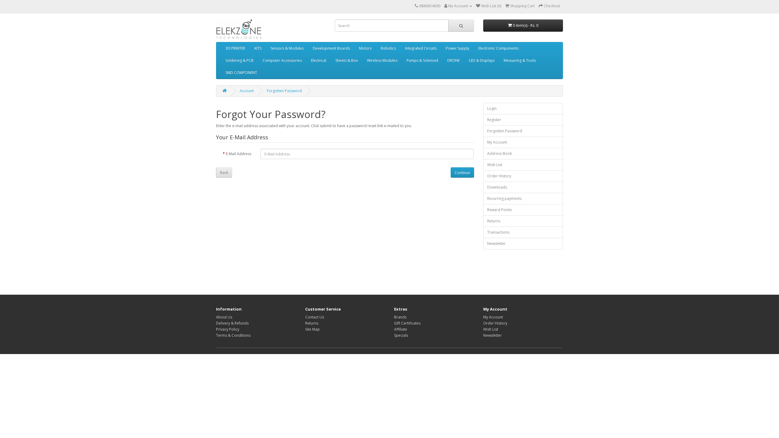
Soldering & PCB (239, 60)
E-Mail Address (238, 153)
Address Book (499, 153)
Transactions (498, 232)
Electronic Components (498, 48)
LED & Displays (481, 60)
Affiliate (400, 329)
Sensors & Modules (287, 48)
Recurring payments (504, 198)
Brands (400, 317)
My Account (497, 142)
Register (494, 119)
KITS (257, 48)
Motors (365, 48)
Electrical (318, 60)
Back (224, 172)
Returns (493, 221)
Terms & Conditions (233, 335)
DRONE (453, 60)
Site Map (312, 329)
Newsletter (496, 243)
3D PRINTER (235, 48)
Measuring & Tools (520, 60)
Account (247, 90)
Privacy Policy (227, 329)
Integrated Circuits (421, 48)
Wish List (494, 164)
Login (492, 108)
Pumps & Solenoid (422, 60)
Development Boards (331, 48)
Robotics (388, 48)
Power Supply (457, 48)
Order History (499, 176)
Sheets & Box (346, 60)
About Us (224, 317)
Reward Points (499, 209)
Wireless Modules (382, 60)
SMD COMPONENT (241, 72)
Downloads (497, 187)
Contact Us (314, 317)
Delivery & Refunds (232, 323)
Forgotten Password (284, 90)
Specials (401, 335)
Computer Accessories (282, 60)
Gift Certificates (407, 323)
